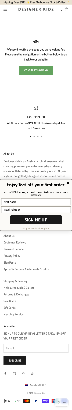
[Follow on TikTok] (32, 373)
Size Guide (9, 301)
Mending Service (13, 314)
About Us (9, 236)
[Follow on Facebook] (5, 373)
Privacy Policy (11, 255)
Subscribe (15, 360)
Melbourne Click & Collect (18, 287)
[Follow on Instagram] (14, 373)
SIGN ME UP (36, 220)
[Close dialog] (68, 183)
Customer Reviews (14, 242)
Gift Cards (9, 307)
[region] (36, 118)
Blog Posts (9, 262)
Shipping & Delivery (15, 281)
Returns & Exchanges (16, 294)
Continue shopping (36, 70)
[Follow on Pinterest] (23, 373)
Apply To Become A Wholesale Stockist (26, 269)
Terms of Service (13, 249)
